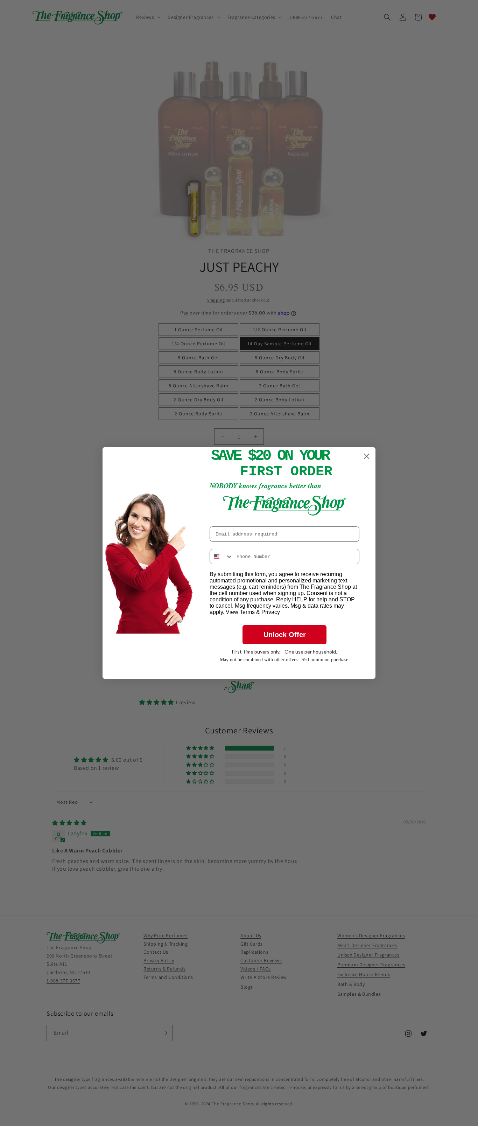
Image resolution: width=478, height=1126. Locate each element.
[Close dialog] (366, 456)
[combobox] (221, 556)
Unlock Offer (284, 634)
